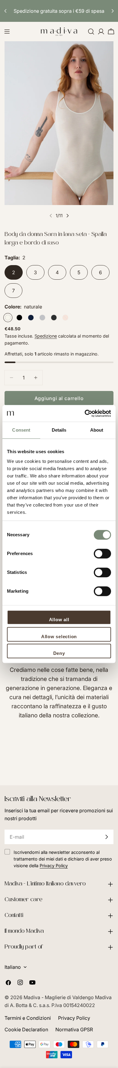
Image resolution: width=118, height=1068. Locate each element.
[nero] (19, 317)
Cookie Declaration (26, 1029)
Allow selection (59, 636)
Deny (59, 653)
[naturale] (8, 317)
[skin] (65, 317)
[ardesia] (54, 317)
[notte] (31, 317)
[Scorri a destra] (67, 216)
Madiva (32, 997)
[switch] (102, 553)
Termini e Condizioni (28, 1018)
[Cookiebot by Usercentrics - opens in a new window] (85, 413)
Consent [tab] (21, 430)
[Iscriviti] (106, 836)
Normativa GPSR (74, 1029)
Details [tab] (59, 430)
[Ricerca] (91, 31)
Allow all (59, 619)
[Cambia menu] (7, 31)
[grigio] (42, 317)
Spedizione (45, 336)
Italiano (13, 967)
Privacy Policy (74, 1018)
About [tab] (96, 430)
